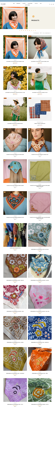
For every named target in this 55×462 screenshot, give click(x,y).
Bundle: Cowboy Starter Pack (39, 123)
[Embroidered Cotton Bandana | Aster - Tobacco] (15, 266)
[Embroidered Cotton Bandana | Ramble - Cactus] (40, 390)
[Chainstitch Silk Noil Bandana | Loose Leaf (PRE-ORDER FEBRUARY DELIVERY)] (40, 171)
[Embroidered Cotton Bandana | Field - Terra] (40, 359)
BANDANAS (18, 3)
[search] (50, 4)
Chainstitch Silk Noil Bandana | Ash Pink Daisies (15, 154)
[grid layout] (40, 33)
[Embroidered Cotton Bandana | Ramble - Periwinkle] (15, 421)
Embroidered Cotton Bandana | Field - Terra (40, 373)
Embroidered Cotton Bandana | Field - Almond (15, 342)
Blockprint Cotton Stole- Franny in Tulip (39, 92)
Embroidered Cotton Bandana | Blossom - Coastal (40, 280)
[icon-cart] (53, 4)
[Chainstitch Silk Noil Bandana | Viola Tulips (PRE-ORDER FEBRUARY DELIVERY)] (40, 203)
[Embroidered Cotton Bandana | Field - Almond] (15, 328)
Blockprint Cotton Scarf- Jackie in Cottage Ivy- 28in (15, 92)
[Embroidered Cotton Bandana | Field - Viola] (15, 390)
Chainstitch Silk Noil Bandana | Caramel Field (39, 154)
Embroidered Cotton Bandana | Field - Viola (15, 404)
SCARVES (24, 3)
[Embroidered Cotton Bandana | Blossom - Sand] (15, 297)
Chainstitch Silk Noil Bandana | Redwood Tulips (15, 217)
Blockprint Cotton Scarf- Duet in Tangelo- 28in (15, 61)
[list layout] (39, 33)
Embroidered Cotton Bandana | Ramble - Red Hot (40, 435)
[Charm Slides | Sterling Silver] (15, 235)
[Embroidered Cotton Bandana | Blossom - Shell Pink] (40, 297)
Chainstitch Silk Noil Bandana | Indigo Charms (15, 185)
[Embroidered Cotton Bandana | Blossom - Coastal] (40, 266)
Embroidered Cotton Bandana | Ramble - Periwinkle (15, 435)
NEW (14, 3)
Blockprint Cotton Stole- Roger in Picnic (15, 123)
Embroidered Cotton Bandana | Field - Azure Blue (40, 342)
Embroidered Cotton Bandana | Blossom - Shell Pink (39, 311)
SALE (41, 3)
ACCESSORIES (30, 3)
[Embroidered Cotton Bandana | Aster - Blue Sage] (40, 235)
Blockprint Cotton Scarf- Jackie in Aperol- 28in (40, 61)
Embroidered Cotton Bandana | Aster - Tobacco (15, 280)
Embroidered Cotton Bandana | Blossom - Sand (15, 311)
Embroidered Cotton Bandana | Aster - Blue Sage (40, 249)
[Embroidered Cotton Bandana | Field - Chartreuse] (15, 359)
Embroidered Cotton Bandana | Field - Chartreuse (15, 373)
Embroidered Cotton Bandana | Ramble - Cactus (39, 404)
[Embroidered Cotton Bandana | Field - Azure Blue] (40, 328)
